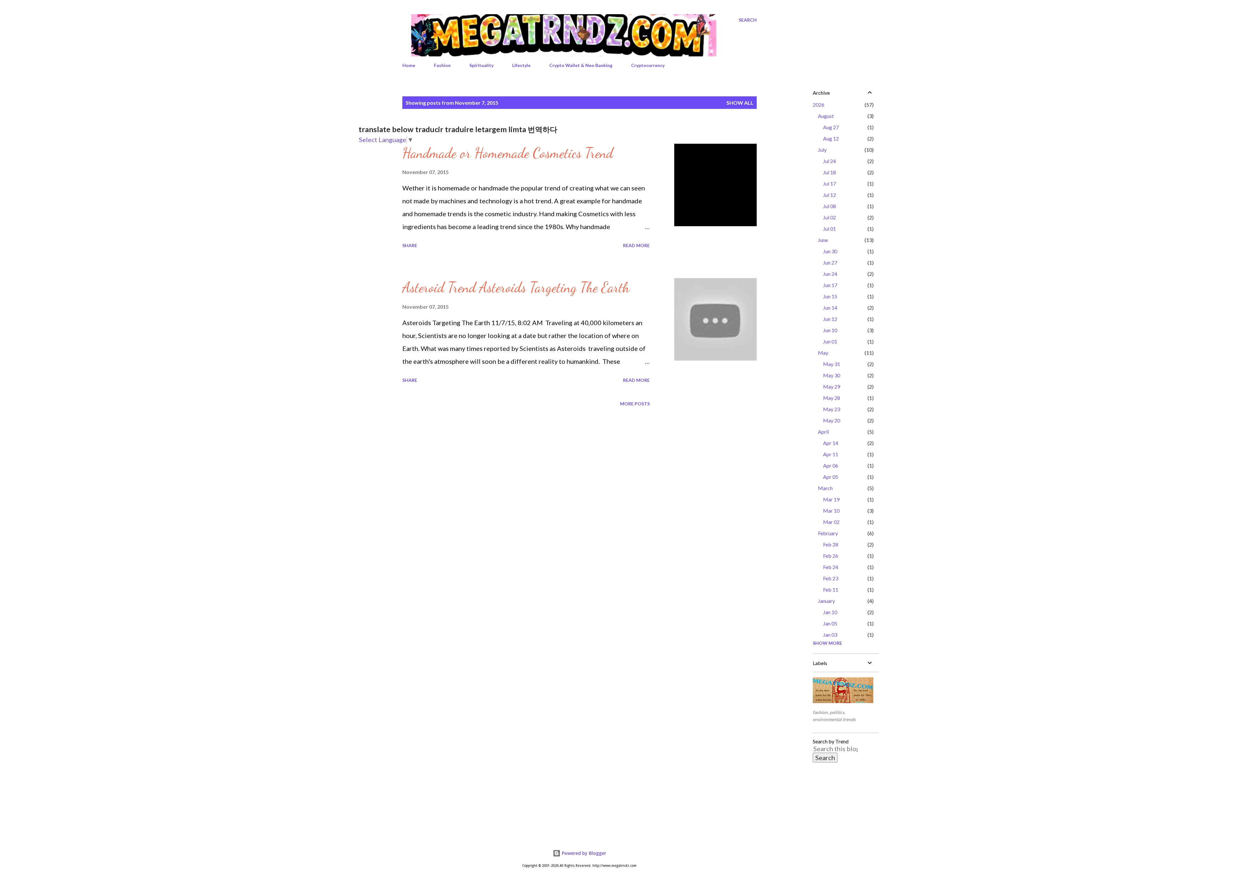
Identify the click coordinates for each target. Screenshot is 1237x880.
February (828, 533)
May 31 (831, 364)
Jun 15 (830, 296)
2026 (818, 105)
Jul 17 (829, 183)
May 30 (831, 375)
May (823, 353)
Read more (636, 245)
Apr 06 (830, 465)
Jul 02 (829, 217)
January (826, 601)
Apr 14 (830, 443)
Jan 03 (830, 635)
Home (408, 65)
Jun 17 (830, 285)
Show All (739, 103)
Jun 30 (830, 251)
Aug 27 (831, 127)
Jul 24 (829, 161)
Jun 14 (830, 308)
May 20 (831, 420)
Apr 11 (830, 454)
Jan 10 (830, 612)
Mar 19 (831, 499)
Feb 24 (830, 567)
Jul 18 (829, 172)
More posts (635, 403)
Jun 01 (830, 341)
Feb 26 (830, 556)
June (823, 240)
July (822, 150)
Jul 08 (829, 206)
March (825, 488)
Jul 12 (829, 195)
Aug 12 (831, 138)
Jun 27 (830, 262)
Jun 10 (830, 330)
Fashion (442, 65)
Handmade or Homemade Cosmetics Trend (507, 153)
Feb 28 (830, 544)
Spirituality (481, 65)
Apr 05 (830, 477)
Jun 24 (830, 274)
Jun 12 (830, 319)
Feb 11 (830, 589)
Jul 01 (829, 229)
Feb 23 (830, 578)
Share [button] (409, 245)
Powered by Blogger (583, 853)
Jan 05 (830, 623)
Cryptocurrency (648, 65)
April (823, 432)
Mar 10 (831, 511)
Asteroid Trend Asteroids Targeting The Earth (515, 287)
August (826, 116)
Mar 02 (831, 522)
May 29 (831, 386)
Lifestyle (521, 65)
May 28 (831, 398)
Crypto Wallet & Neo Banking (580, 65)
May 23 (831, 409)
